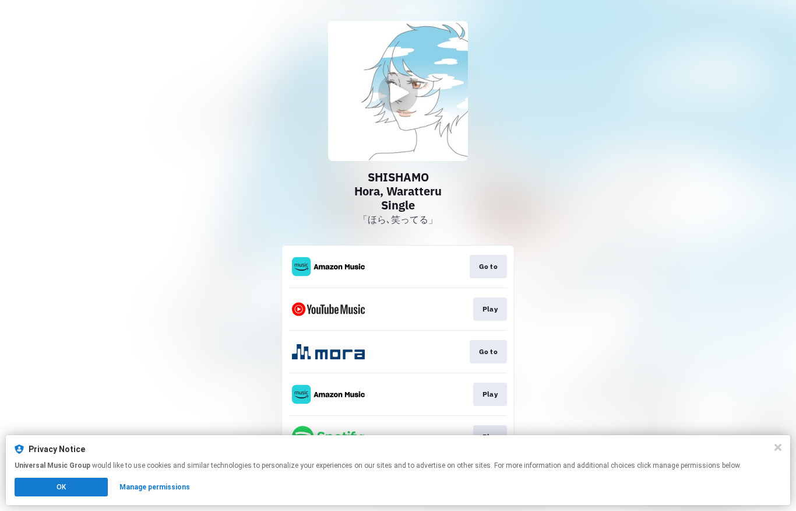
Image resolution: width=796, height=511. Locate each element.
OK (61, 487)
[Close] (778, 447)
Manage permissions (154, 487)
